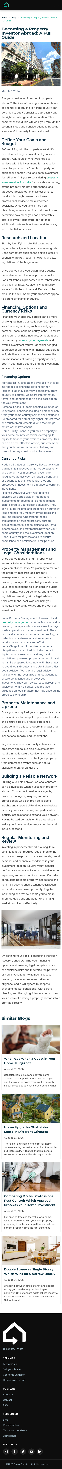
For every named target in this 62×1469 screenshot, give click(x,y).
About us (8, 1394)
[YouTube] (31, 1451)
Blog (14, 17)
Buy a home (10, 1363)
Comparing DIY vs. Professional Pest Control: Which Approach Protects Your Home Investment (30, 1200)
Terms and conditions (15, 1430)
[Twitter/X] (23, 1451)
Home (4, 17)
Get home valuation (14, 1374)
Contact (7, 1399)
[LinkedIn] (40, 1451)
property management (16, 622)
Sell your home (12, 1369)
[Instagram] (6, 1451)
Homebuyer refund (14, 1380)
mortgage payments (35, 340)
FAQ (5, 1405)
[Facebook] (14, 1451)
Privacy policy (11, 1425)
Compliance (9, 1435)
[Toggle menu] (56, 5)
